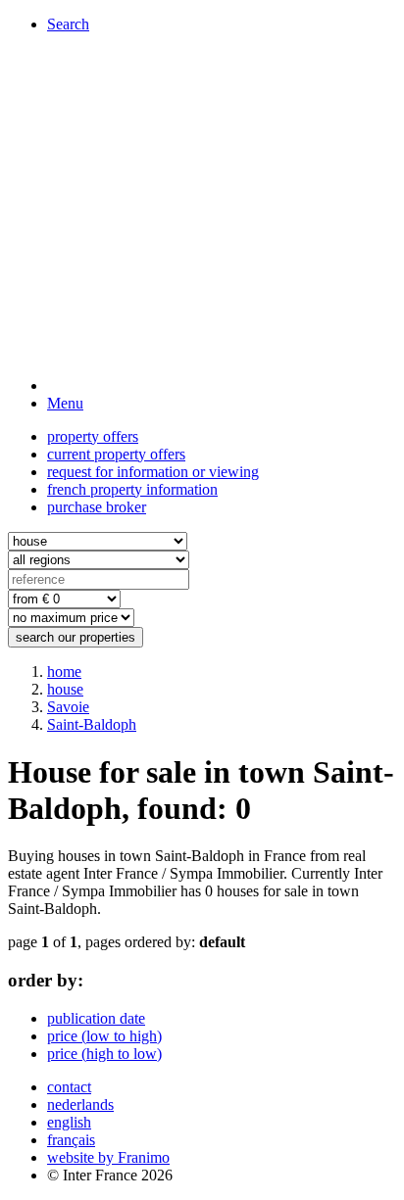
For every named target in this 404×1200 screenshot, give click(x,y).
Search (68, 24)
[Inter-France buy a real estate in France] (221, 385)
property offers (92, 436)
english (69, 1122)
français (71, 1139)
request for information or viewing (153, 471)
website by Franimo (108, 1157)
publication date (96, 1018)
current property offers (116, 454)
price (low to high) (104, 1036)
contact (69, 1087)
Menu (65, 403)
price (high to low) (104, 1053)
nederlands (80, 1104)
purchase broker (96, 507)
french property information (132, 489)
